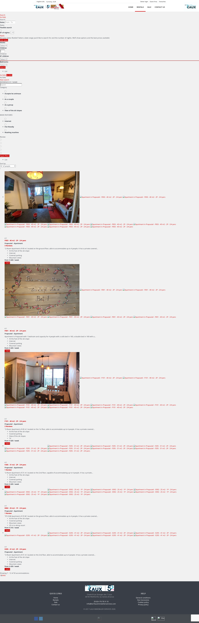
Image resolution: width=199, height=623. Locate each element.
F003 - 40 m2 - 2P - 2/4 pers (15, 240)
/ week (16, 260)
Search (2, 15)
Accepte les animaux (13, 93)
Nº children (4, 56)
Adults (2, 42)
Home (130, 7)
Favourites (162, 2)
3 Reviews (8, 246)
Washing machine (12, 132)
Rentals (140, 7)
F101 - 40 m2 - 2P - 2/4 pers (15, 421)
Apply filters (4, 156)
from (7, 260)
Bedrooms (4, 62)
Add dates (4, 40)
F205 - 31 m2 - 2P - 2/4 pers (15, 465)
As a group (9, 105)
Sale (149, 7)
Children (3, 48)
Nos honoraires (143, 600)
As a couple (9, 99)
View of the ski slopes (13, 110)
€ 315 (11, 528)
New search (4, 80)
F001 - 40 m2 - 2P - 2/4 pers (15, 331)
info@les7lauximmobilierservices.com (101, 604)
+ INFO (7, 263)
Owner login (144, 2)
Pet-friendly (9, 127)
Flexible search (6, 27)
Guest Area (153, 2)
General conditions (143, 598)
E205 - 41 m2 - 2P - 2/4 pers (15, 549)
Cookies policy (143, 602)
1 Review (8, 470)
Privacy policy (143, 604)
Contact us (160, 7)
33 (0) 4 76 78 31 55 (101, 601)
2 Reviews (8, 426)
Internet (8, 121)
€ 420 (11, 260)
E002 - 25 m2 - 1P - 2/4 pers (15, 508)
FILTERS (3, 17)
